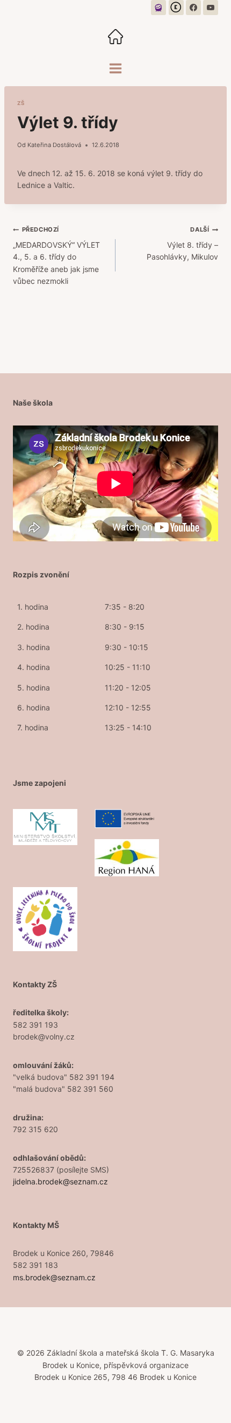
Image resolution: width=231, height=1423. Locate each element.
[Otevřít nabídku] (115, 68)
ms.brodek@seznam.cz (54, 1277)
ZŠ (21, 103)
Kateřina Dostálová (54, 145)
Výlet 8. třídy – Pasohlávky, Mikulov (182, 243)
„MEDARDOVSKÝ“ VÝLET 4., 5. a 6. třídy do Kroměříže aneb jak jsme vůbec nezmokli (56, 255)
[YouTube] (210, 7)
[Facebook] (193, 7)
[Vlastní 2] (176, 7)
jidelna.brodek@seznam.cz (60, 1181)
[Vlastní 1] (158, 7)
